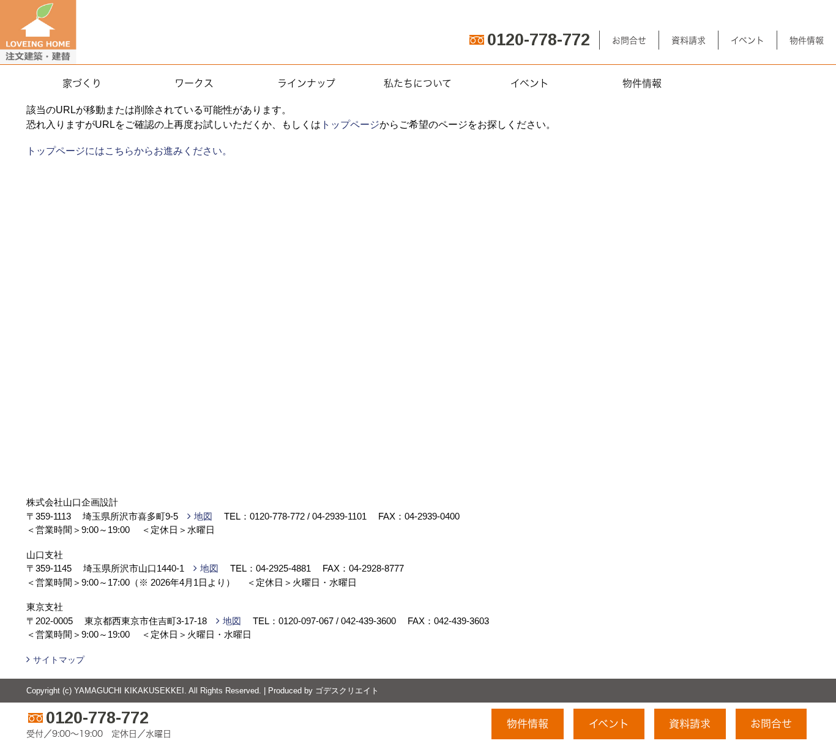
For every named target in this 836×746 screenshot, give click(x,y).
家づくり (82, 83)
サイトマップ (58, 660)
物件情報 (806, 40)
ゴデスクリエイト (347, 690)
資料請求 (688, 40)
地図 (203, 516)
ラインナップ (306, 83)
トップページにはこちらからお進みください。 (129, 151)
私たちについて (418, 83)
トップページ (350, 124)
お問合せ (629, 40)
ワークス (194, 83)
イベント (747, 40)
